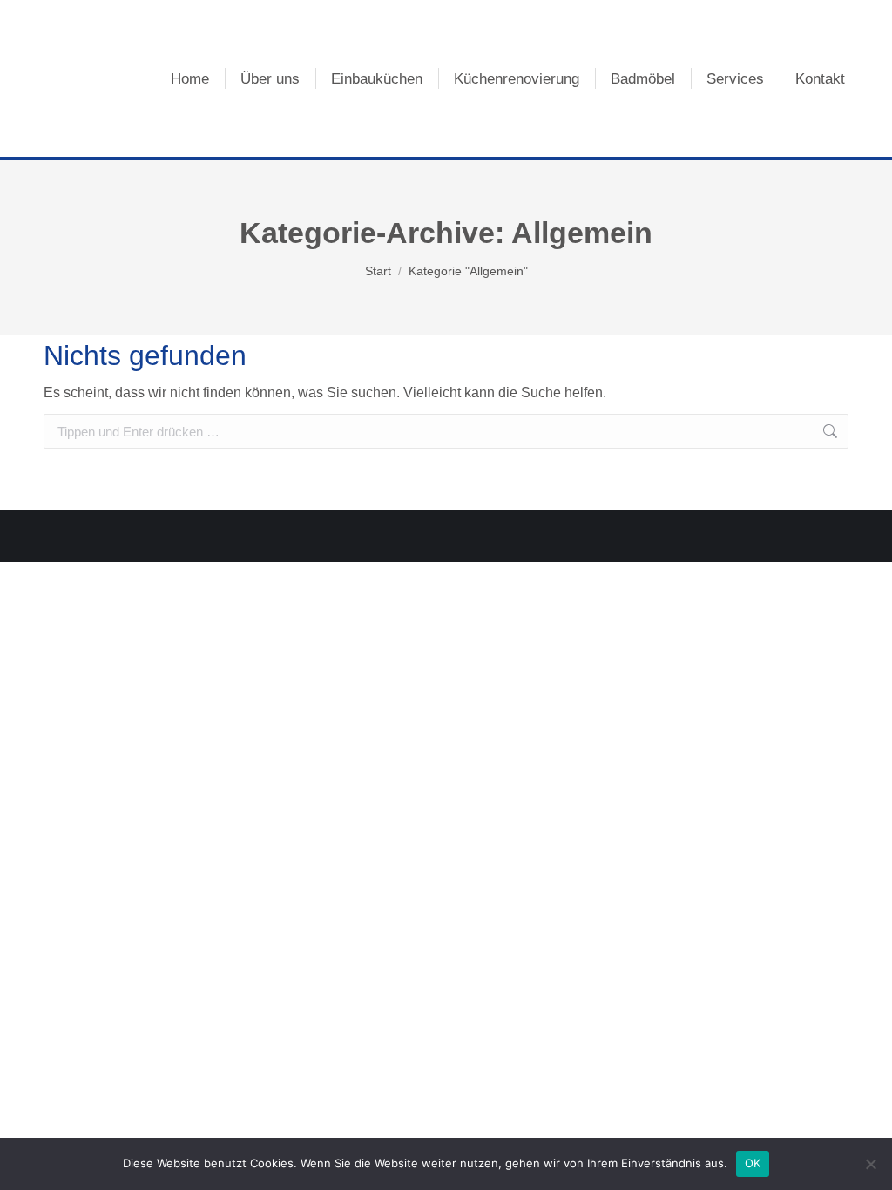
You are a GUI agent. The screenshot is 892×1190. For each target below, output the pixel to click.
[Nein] (870, 1164)
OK (753, 1163)
